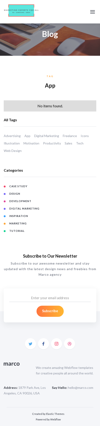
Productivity (52, 143)
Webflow (55, 419)
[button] (92, 11)
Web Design (13, 151)
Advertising (12, 136)
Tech (79, 143)
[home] (21, 11)
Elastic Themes (55, 413)
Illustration (12, 143)
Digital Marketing (46, 136)
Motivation (31, 143)
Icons (85, 136)
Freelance (70, 136)
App (27, 136)
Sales (68, 143)
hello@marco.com (80, 388)
